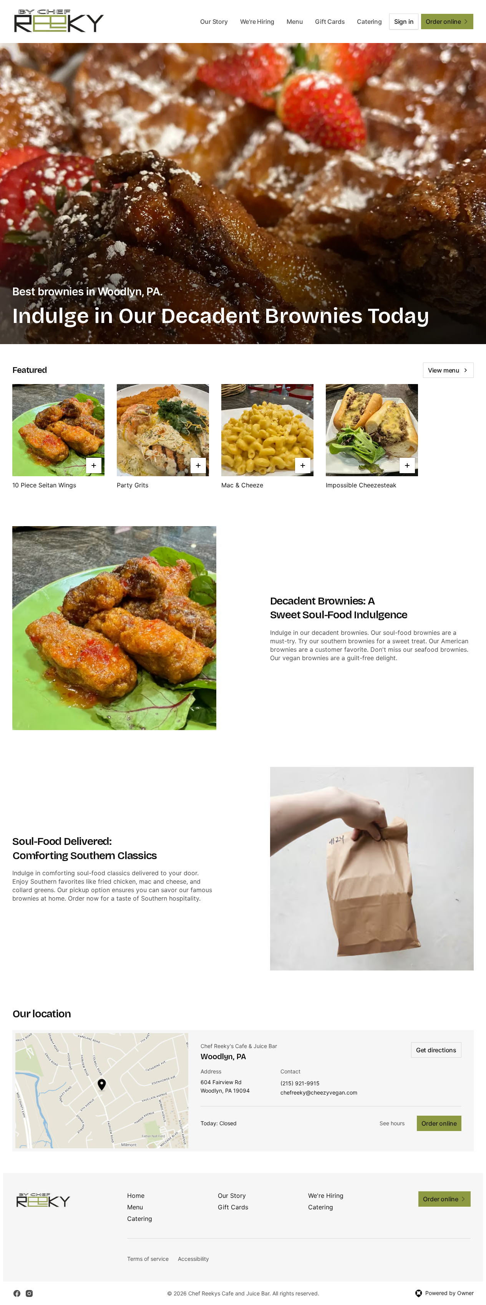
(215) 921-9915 (300, 1083)
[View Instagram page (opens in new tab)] (29, 1293)
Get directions (436, 1050)
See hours (392, 1123)
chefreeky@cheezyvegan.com (318, 1092)
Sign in (404, 21)
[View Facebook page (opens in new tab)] (17, 1293)
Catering (369, 21)
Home (135, 1195)
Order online (439, 1123)
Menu (295, 21)
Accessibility (193, 1258)
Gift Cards (330, 21)
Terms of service (148, 1258)
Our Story (213, 21)
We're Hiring (257, 21)
